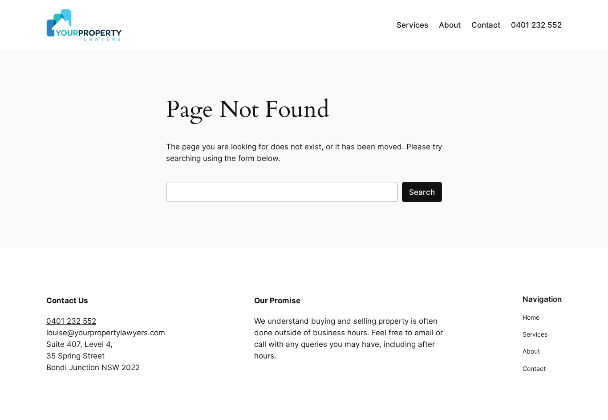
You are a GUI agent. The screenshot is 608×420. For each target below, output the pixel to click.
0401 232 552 (71, 321)
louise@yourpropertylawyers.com (105, 332)
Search (422, 192)
